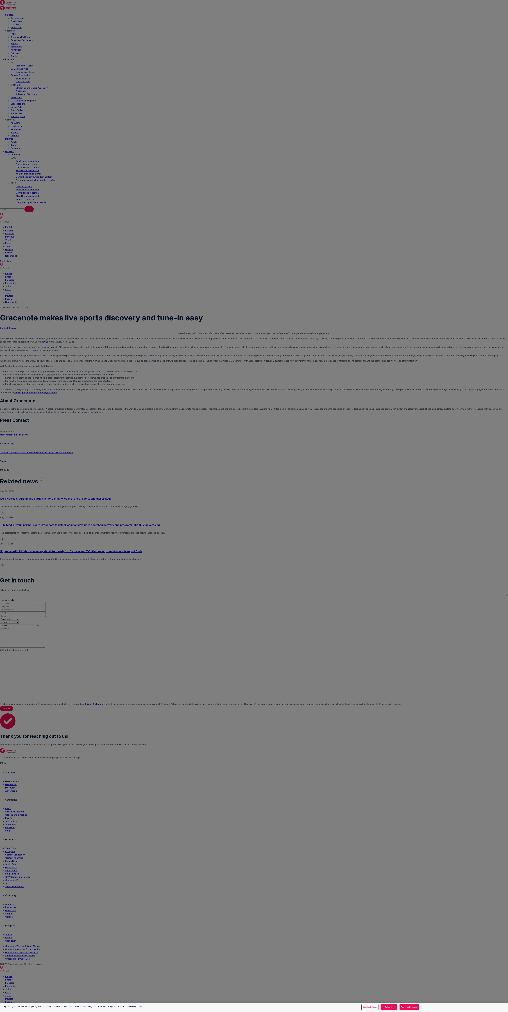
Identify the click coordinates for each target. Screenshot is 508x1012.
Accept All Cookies (409, 1007)
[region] (254, 1007)
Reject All (389, 1007)
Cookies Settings (369, 1007)
